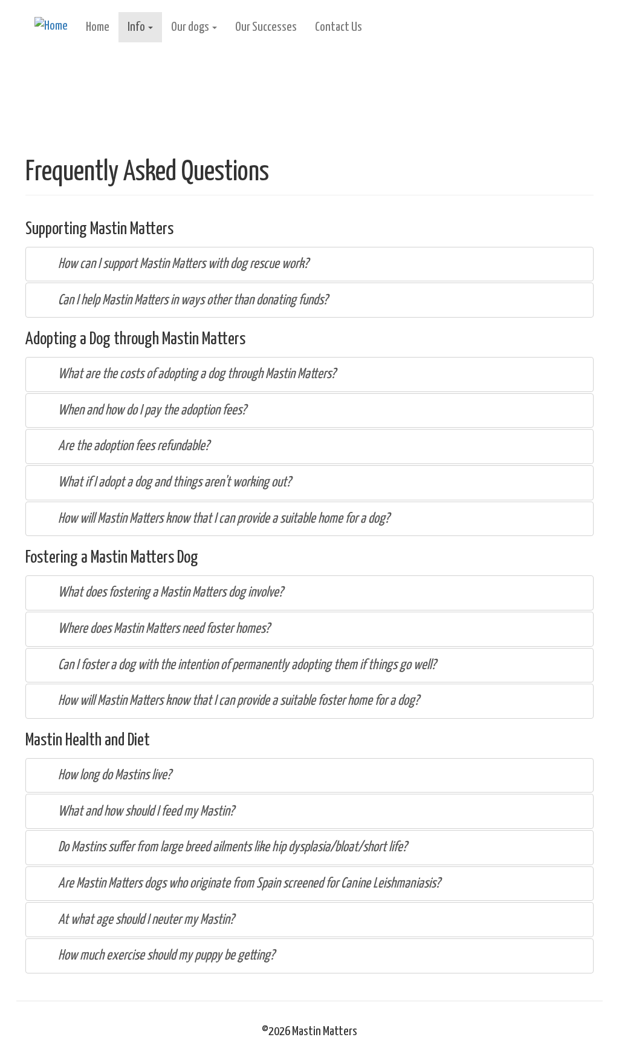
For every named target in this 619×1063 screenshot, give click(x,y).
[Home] (55, 26)
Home (97, 27)
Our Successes (266, 27)
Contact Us (338, 27)
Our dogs (191, 27)
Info (137, 27)
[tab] (309, 264)
